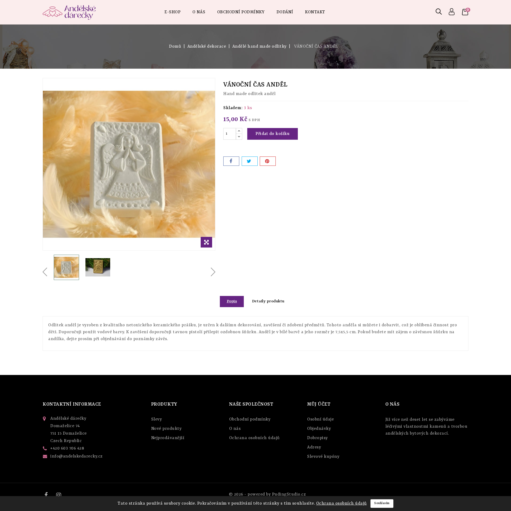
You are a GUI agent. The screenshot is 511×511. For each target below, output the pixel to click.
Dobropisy (317, 438)
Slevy (156, 419)
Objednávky (319, 428)
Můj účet (318, 404)
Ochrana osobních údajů (254, 438)
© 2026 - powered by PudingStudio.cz (267, 494)
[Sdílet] (231, 161)
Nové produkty (166, 428)
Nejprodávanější (167, 438)
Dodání (285, 12)
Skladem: (232, 108)
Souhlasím (382, 503)
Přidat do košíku (273, 133)
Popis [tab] (232, 301)
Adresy (314, 447)
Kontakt (315, 12)
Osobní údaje (320, 419)
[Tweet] (249, 161)
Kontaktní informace (72, 404)
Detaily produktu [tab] (268, 301)
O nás (198, 12)
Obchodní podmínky (241, 12)
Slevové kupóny (323, 456)
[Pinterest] (267, 161)
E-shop (172, 12)
